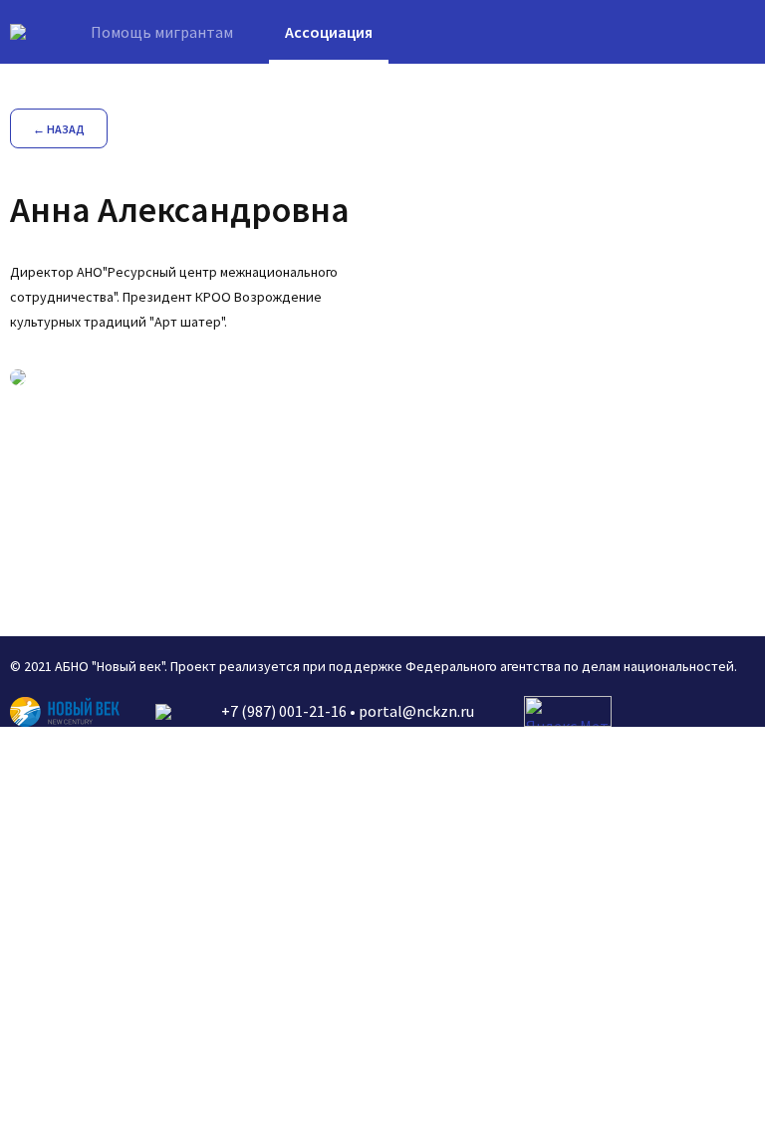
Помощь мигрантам (162, 32)
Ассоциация (329, 32)
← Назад (59, 128)
